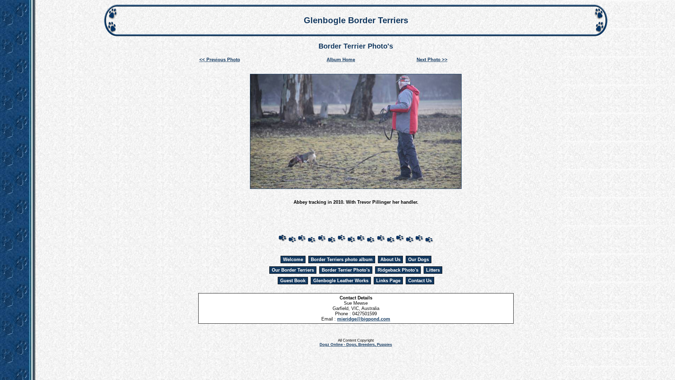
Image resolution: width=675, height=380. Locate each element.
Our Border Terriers (293, 270)
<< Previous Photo (219, 59)
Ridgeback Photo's (398, 270)
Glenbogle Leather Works (340, 280)
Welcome (293, 259)
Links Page (388, 280)
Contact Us (420, 280)
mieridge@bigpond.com (363, 319)
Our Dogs (418, 259)
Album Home (341, 59)
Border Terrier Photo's (346, 270)
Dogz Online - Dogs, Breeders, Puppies (356, 344)
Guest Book (293, 280)
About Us (390, 259)
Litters (433, 270)
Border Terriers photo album (342, 259)
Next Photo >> (432, 59)
